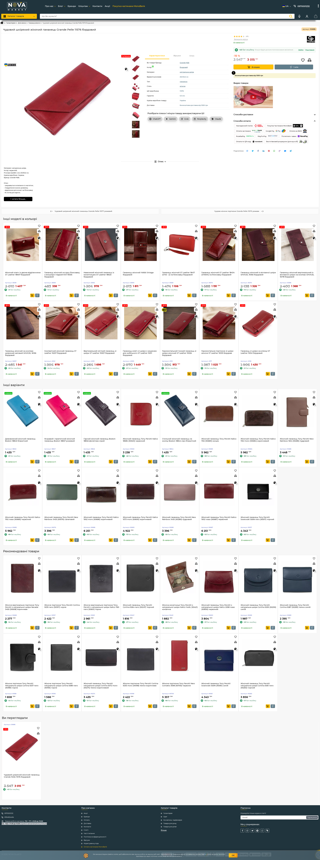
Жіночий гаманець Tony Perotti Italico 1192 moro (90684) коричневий (258, 440)
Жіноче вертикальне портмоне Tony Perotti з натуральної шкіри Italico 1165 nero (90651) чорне (101, 607)
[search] (291, 16)
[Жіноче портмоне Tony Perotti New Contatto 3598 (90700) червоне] (180, 655)
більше (164, 830)
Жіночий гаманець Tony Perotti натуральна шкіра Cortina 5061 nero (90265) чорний (257, 685)
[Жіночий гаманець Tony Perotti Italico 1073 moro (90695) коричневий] (140, 489)
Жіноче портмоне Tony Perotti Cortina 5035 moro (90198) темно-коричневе (140, 684)
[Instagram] (247, 830)
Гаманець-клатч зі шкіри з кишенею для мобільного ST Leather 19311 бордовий (140, 353)
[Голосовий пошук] (299, 16)
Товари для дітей (169, 827)
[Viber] (267, 830)
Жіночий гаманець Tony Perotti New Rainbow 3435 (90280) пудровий (179, 518)
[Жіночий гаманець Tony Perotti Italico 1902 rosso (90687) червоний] (219, 489)
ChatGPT (157, 119)
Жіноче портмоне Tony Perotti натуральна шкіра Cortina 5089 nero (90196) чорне (61, 685)
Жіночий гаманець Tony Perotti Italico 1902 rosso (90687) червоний (218, 518)
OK (233, 855)
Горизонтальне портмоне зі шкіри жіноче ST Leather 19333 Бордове (217, 352)
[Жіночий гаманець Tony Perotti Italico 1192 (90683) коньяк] (219, 411)
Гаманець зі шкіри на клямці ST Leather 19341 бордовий (255, 352)
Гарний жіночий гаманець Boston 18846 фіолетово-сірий (100, 440)
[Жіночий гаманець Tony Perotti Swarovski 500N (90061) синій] (219, 655)
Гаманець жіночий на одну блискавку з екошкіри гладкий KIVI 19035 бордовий (62, 275)
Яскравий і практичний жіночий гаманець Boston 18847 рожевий (59, 440)
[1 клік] (37, 295)
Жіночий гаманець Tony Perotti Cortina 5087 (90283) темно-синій (295, 606)
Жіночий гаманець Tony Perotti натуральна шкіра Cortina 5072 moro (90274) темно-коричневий (100, 685)
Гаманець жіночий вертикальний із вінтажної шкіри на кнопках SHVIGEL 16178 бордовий (297, 275)
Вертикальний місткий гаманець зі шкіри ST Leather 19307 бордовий (100, 352)
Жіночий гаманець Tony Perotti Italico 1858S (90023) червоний (140, 440)
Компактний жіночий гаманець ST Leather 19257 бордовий (60, 352)
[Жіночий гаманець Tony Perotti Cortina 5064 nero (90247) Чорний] (140, 577)
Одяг (165, 817)
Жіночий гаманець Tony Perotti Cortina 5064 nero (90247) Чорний (138, 606)
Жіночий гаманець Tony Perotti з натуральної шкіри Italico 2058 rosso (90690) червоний (218, 607)
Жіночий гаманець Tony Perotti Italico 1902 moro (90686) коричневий (101, 518)
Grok (186, 119)
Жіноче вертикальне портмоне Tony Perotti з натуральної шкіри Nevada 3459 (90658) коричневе (22, 607)
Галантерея (167, 813)
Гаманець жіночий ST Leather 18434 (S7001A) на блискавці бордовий (217, 274)
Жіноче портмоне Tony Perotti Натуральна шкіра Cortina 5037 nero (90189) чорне (21, 685)
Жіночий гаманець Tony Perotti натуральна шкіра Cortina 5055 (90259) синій (258, 607)
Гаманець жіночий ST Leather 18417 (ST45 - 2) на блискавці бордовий (178, 274)
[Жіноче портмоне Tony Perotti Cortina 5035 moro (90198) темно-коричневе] (140, 655)
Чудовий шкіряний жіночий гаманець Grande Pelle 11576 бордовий (22, 776)
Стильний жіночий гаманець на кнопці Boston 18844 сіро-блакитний (179, 440)
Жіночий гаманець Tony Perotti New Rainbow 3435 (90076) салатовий (61, 518)
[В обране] (302, 60)
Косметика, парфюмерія (172, 820)
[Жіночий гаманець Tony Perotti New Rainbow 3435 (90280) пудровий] (180, 489)
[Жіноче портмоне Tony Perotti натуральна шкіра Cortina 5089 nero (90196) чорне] (62, 655)
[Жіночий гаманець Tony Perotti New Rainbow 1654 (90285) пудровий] (297, 411)
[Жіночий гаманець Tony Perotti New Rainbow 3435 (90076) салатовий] (62, 489)
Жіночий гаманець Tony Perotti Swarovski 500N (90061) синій (215, 684)
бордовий (184, 67)
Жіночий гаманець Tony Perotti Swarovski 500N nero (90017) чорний (257, 518)
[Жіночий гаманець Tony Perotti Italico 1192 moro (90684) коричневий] (258, 411)
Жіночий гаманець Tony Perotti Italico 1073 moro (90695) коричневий (140, 518)
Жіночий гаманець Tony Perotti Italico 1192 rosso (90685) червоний (22, 518)
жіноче (183, 86)
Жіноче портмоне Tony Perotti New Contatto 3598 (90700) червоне (178, 684)
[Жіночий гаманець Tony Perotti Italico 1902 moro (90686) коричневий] (101, 489)
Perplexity (201, 119)
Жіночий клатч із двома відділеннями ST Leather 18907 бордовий (23, 274)
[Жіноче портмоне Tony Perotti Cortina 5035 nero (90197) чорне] (62, 577)
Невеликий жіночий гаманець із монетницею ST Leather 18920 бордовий (99, 275)
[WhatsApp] (262, 830)
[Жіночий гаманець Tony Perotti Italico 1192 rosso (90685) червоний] (22, 489)
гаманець (183, 82)
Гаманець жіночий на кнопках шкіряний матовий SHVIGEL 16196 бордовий (20, 353)
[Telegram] (257, 830)
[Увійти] (306, 16)
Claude (218, 119)
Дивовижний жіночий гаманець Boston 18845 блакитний (20, 440)
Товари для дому (169, 823)
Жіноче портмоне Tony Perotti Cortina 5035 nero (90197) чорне (62, 606)
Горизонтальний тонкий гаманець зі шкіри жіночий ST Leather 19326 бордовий (179, 353)
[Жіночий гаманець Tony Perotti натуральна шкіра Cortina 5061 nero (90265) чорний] (258, 655)
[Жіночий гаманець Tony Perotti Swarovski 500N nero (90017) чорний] (258, 489)
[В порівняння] (309, 60)
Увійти (300, 50)
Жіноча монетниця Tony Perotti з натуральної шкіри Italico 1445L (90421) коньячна (180, 607)
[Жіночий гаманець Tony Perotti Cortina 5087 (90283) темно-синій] (297, 577)
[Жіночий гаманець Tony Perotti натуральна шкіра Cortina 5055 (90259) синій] (258, 577)
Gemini (172, 119)
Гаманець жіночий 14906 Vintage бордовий (138, 274)
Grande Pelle (184, 63)
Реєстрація (309, 50)
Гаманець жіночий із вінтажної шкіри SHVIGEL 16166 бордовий (258, 274)
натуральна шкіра (187, 72)
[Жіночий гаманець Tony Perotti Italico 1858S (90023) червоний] (140, 411)
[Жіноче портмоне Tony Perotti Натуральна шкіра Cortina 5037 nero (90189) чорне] (22, 655)
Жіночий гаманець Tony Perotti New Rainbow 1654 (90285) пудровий (297, 440)
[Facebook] (242, 830)
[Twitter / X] (252, 830)
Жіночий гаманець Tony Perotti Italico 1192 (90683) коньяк (218, 440)
